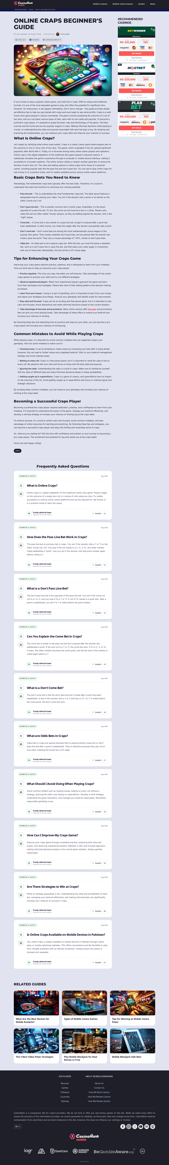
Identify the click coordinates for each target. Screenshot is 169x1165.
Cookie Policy (84, 1161)
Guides (141, 4)
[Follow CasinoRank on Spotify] (146, 1126)
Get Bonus (136, 53)
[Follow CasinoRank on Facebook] (122, 1126)
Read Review (136, 57)
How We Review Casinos (99, 1096)
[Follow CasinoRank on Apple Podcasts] (152, 1126)
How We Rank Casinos (99, 1092)
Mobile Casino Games (123, 4)
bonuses (92, 309)
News (152, 4)
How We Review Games (99, 1101)
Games (65, 1087)
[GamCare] (59, 1151)
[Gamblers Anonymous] (41, 1151)
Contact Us (99, 1087)
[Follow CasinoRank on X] (134, 1126)
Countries (65, 1096)
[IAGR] (28, 1151)
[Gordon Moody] (81, 1151)
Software (65, 1092)
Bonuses (65, 1083)
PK (16, 1126)
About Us (99, 1083)
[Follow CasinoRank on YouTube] (140, 1126)
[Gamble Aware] (114, 1151)
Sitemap (65, 1101)
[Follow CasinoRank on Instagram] (128, 1126)
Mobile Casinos (100, 4)
